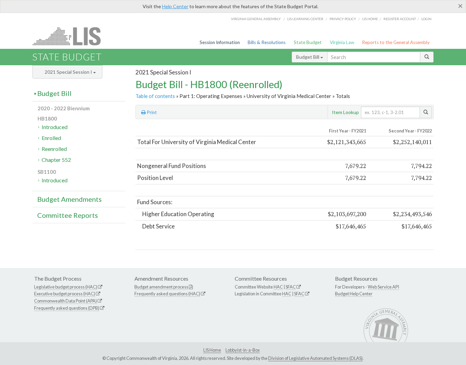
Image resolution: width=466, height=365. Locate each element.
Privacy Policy (343, 19)
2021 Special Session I (69, 72)
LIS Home (212, 350)
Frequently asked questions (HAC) (167, 293)
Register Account (399, 19)
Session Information (220, 42)
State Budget (308, 42)
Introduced (55, 127)
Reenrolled (54, 148)
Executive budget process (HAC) (64, 293)
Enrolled (51, 138)
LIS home (370, 19)
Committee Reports (67, 215)
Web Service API (383, 287)
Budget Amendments (69, 199)
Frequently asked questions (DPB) (66, 308)
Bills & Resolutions (267, 42)
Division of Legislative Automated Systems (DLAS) (315, 358)
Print (151, 112)
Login (426, 19)
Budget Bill (308, 57)
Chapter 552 (56, 159)
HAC (278, 287)
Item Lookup (345, 112)
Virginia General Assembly (256, 19)
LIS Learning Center (305, 19)
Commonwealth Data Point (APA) (65, 301)
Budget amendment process (161, 287)
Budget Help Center (354, 293)
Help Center (175, 6)
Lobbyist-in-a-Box (242, 350)
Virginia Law (342, 42)
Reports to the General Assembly (395, 42)
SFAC (291, 287)
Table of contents (155, 96)
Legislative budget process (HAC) (65, 287)
